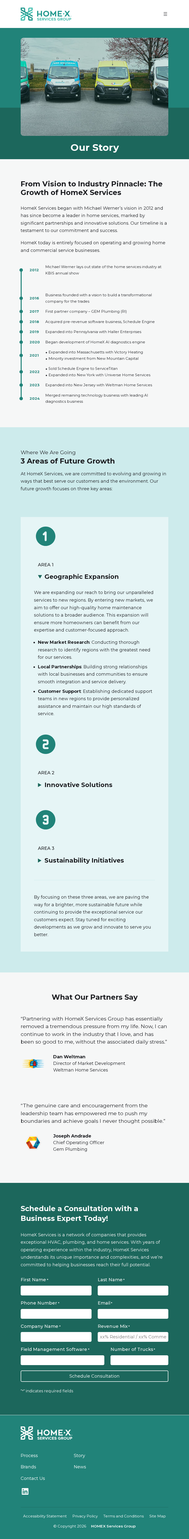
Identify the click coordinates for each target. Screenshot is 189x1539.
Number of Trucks (132, 1349)
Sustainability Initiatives (84, 860)
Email (105, 1303)
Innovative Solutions (78, 785)
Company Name (40, 1326)
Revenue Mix (114, 1326)
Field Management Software (55, 1349)
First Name (34, 1279)
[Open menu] (165, 14)
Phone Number (40, 1303)
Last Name (111, 1279)
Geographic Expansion (82, 576)
